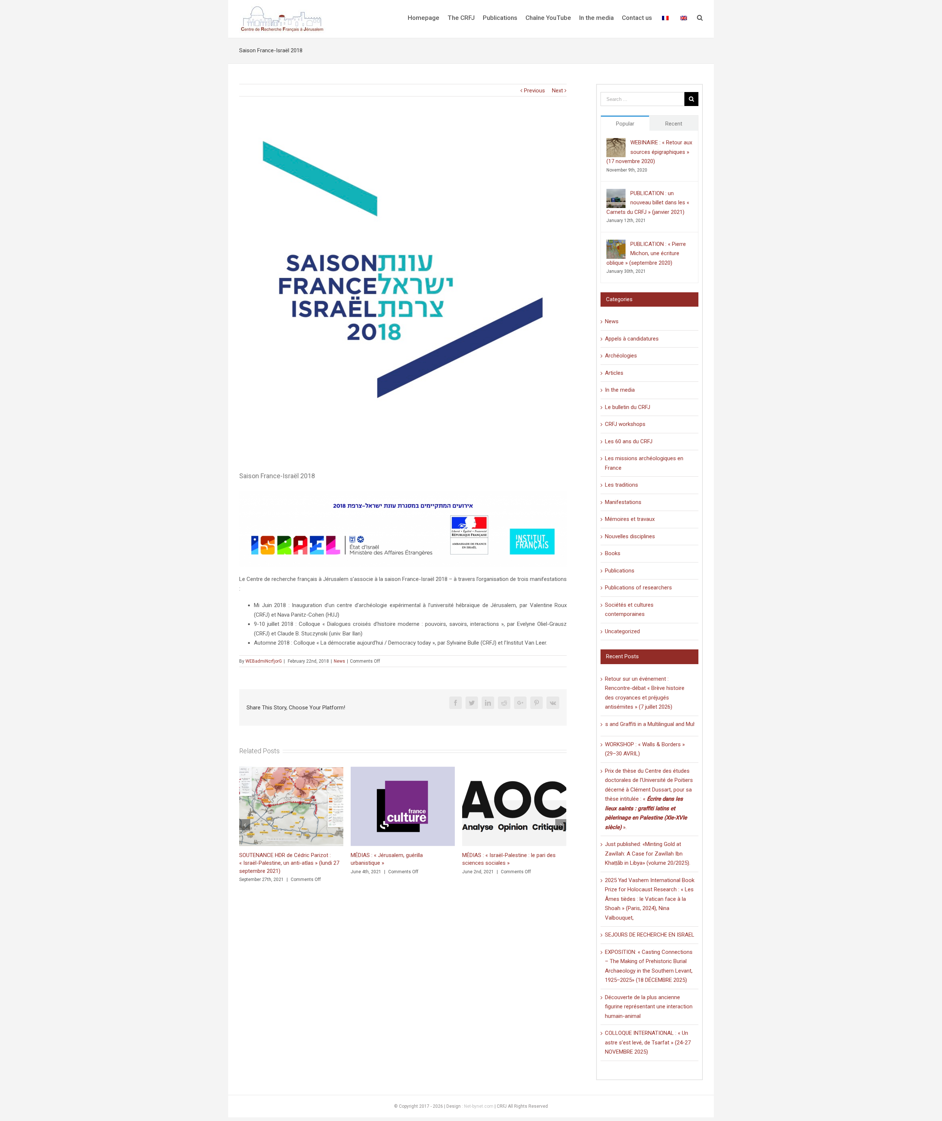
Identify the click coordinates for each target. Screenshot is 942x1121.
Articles (614, 373)
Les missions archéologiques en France (644, 463)
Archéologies (621, 355)
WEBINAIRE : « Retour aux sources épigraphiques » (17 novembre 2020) (649, 152)
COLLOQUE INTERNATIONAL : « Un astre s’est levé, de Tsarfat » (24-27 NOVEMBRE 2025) (648, 1042)
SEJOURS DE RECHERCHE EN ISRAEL (649, 934)
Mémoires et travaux (630, 519)
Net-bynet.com (478, 1106)
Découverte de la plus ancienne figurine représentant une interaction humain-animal (649, 1006)
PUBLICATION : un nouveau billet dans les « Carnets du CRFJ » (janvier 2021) (647, 202)
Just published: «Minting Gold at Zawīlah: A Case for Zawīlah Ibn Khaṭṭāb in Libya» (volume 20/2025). (647, 853)
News (339, 661)
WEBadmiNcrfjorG (263, 661)
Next (557, 90)
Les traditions (621, 485)
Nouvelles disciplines (630, 536)
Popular (625, 123)
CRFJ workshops (625, 424)
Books (612, 553)
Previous (534, 90)
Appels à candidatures (632, 338)
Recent (673, 123)
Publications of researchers (638, 587)
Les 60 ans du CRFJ (628, 441)
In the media (620, 390)
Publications (619, 570)
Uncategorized (622, 631)
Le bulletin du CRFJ (627, 407)
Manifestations (623, 502)
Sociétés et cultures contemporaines (629, 610)
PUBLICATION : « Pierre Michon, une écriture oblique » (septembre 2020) (646, 253)
